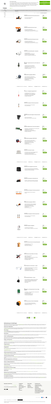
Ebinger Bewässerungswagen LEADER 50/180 (30, 138)
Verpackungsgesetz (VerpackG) (39, 390)
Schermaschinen (21, 385)
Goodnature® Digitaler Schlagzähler (29, 225)
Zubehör (29, 363)
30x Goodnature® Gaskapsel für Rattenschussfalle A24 (32, 190)
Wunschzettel (29, 386)
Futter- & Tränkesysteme (22, 386)
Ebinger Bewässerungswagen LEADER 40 (29, 74)
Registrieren (29, 385)
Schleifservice (37, 386)
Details (11, 8)
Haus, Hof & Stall (21, 387)
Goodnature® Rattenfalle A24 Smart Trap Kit (30, 27)
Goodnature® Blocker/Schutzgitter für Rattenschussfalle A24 (32, 115)
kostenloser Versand (45, 39)
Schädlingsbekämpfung (21, 324)
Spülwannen (29, 371)
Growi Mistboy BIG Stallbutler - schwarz (29, 277)
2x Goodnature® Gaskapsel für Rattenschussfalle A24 (31, 213)
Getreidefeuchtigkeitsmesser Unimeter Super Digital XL (32, 126)
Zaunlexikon (20, 390)
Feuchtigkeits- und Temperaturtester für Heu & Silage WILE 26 (31, 289)
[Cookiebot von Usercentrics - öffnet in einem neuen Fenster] (5, 8)
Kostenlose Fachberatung (38, 385)
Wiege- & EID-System (11, 340)
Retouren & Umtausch (38, 389)
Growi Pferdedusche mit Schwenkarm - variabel (30, 265)
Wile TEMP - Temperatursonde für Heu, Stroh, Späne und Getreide (32, 63)
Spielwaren (20, 388)
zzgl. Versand (45, 51)
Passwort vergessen (30, 387)
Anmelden (14, 385)
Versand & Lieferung (37, 388)
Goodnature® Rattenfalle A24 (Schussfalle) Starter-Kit (31, 15)
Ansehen (45, 29)
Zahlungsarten (37, 387)
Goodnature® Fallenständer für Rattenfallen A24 (31, 178)
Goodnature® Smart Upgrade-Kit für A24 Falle (30, 166)
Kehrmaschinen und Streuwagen (10, 368)
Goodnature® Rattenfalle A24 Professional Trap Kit (31, 39)
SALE (19, 389)
